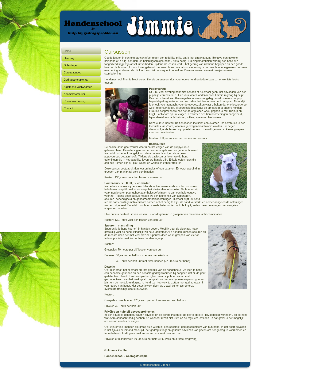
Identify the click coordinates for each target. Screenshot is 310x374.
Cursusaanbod (72, 72)
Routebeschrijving (74, 101)
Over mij (69, 58)
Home (67, 51)
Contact (68, 108)
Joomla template (144, 371)
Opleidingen (71, 65)
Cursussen (117, 52)
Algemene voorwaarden (78, 86)
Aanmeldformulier (74, 94)
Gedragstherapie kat (76, 79)
